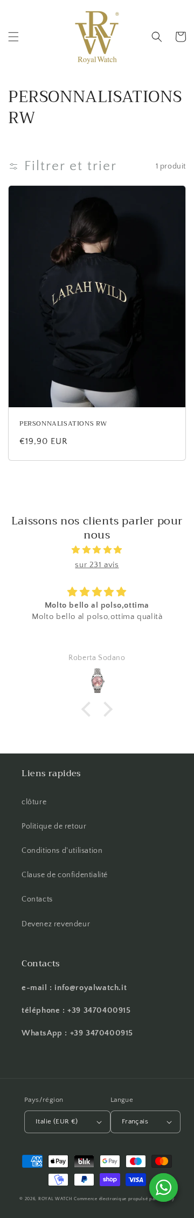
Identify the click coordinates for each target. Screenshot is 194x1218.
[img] (97, 549)
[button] (13, 37)
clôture (34, 802)
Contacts (37, 899)
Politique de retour (54, 826)
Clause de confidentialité (65, 875)
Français (135, 1121)
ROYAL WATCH (56, 1198)
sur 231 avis (97, 564)
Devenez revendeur (56, 924)
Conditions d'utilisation (62, 850)
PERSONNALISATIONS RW (63, 424)
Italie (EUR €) (57, 1121)
